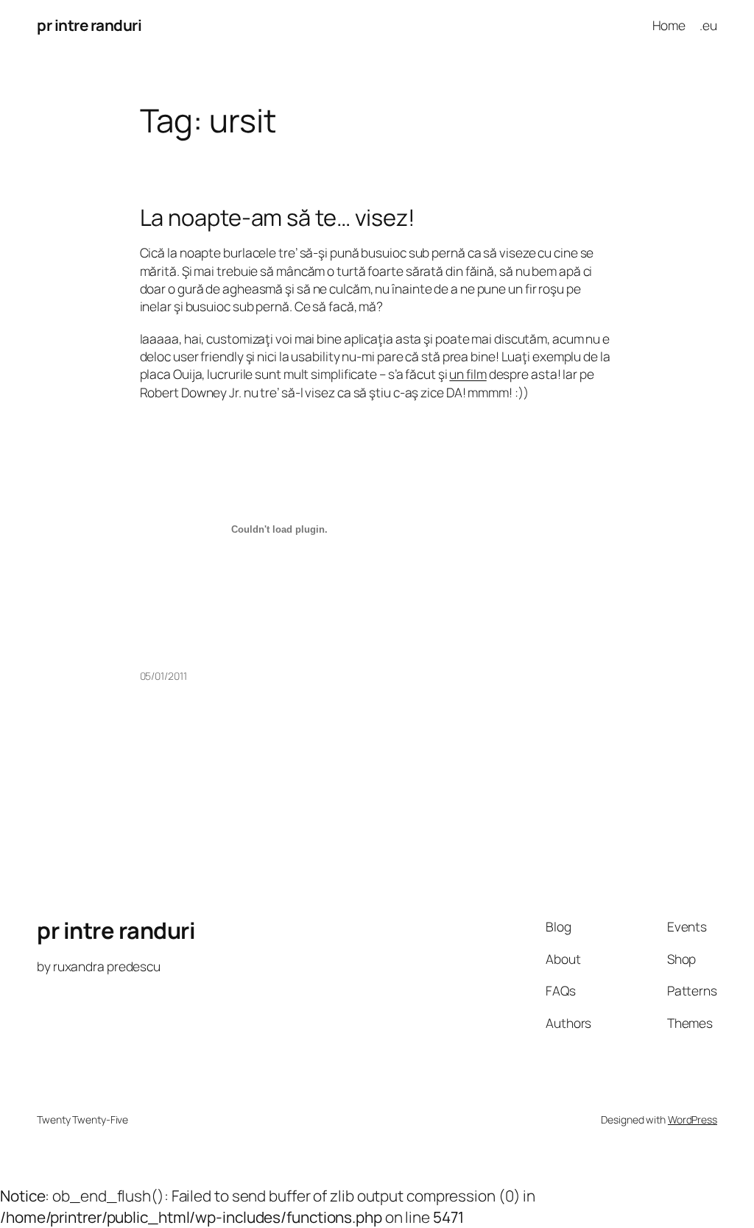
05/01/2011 (163, 676)
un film (467, 374)
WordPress (692, 1119)
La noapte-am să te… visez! (277, 217)
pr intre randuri (89, 25)
